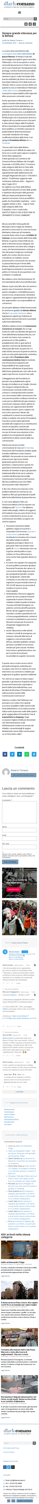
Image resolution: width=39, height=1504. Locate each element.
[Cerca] (35, 18)
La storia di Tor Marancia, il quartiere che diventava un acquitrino (22, 1161)
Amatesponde (9, 1109)
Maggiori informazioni (24, 1501)
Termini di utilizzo (9, 1452)
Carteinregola (9, 1112)
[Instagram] (34, 24)
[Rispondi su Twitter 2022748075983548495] (4, 1087)
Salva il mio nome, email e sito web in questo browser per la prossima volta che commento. (18, 855)
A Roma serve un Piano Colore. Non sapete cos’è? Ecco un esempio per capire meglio (22, 1178)
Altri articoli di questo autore (23, 775)
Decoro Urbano (9, 1114)
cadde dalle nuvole (9, 90)
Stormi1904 (7, 1035)
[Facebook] (26, 24)
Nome (4, 827)
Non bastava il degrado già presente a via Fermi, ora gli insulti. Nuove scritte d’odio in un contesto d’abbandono (18, 1399)
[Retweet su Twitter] (3, 989)
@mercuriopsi (25, 992)
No (13, 1501)
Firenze (17, 548)
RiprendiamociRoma (11, 1120)
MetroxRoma (9, 1117)
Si (8, 1501)
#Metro (5, 1009)
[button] (19, 12)
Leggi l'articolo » (5, 1276)
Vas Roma (8, 1125)
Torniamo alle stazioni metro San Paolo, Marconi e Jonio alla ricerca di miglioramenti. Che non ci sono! (18, 1352)
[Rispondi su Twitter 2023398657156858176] (4, 1055)
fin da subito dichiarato (17, 313)
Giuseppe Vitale (14, 1176)
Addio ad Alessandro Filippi (12, 1262)
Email (4, 835)
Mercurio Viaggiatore (11, 992)
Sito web (5, 843)
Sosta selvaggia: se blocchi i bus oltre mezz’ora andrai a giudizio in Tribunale (22, 1186)
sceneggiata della (17, 54)
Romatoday (28, 448)
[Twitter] (30, 24)
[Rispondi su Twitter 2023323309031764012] (4, 1026)
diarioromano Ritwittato (11, 989)
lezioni (18, 507)
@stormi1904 (17, 1035)
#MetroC (13, 995)
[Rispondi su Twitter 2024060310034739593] (4, 983)
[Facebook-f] (5, 1467)
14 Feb (28, 1062)
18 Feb (28, 965)
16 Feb (33, 992)
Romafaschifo (9, 1122)
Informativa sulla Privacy (11, 1448)
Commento (7, 800)
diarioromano (8, 965)
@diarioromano (18, 965)
